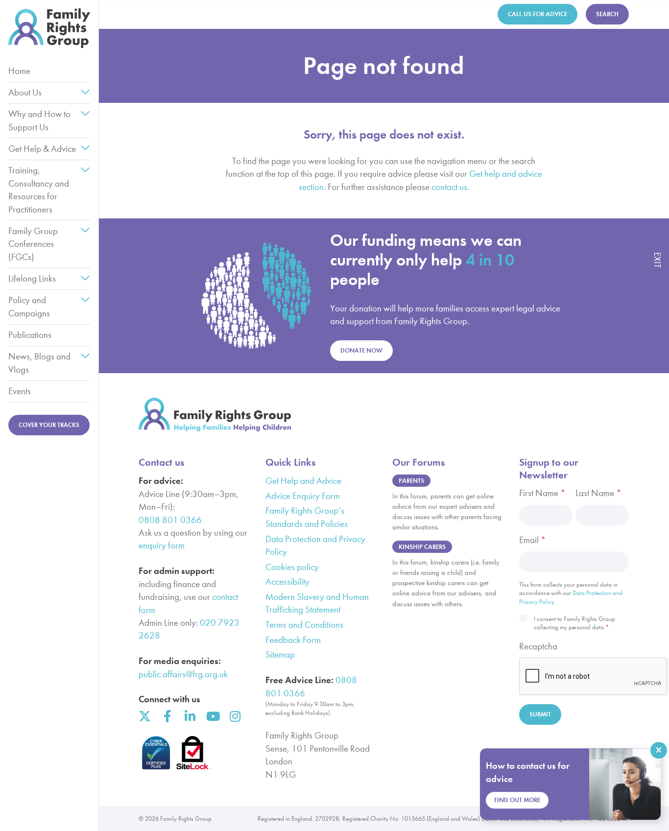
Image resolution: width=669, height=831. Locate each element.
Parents (411, 480)
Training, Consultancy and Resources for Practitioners (38, 189)
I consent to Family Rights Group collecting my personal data (574, 623)
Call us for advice (537, 14)
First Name (542, 493)
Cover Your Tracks (49, 424)
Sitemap (280, 654)
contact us (449, 186)
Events (19, 391)
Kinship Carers (422, 546)
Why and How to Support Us (39, 120)
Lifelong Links (32, 278)
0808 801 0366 (170, 519)
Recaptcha (538, 646)
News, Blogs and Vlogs (39, 363)
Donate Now (361, 350)
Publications (29, 334)
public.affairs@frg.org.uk (183, 674)
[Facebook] (167, 716)
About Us (25, 92)
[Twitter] (145, 716)
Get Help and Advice (303, 480)
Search (607, 14)
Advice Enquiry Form (302, 495)
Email (532, 540)
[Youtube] (212, 716)
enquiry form (162, 545)
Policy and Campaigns (29, 306)
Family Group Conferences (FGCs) (33, 243)
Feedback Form (293, 639)
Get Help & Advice (42, 148)
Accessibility (287, 581)
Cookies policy (292, 566)
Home (19, 70)
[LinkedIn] (190, 716)
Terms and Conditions (304, 624)
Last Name (598, 493)
